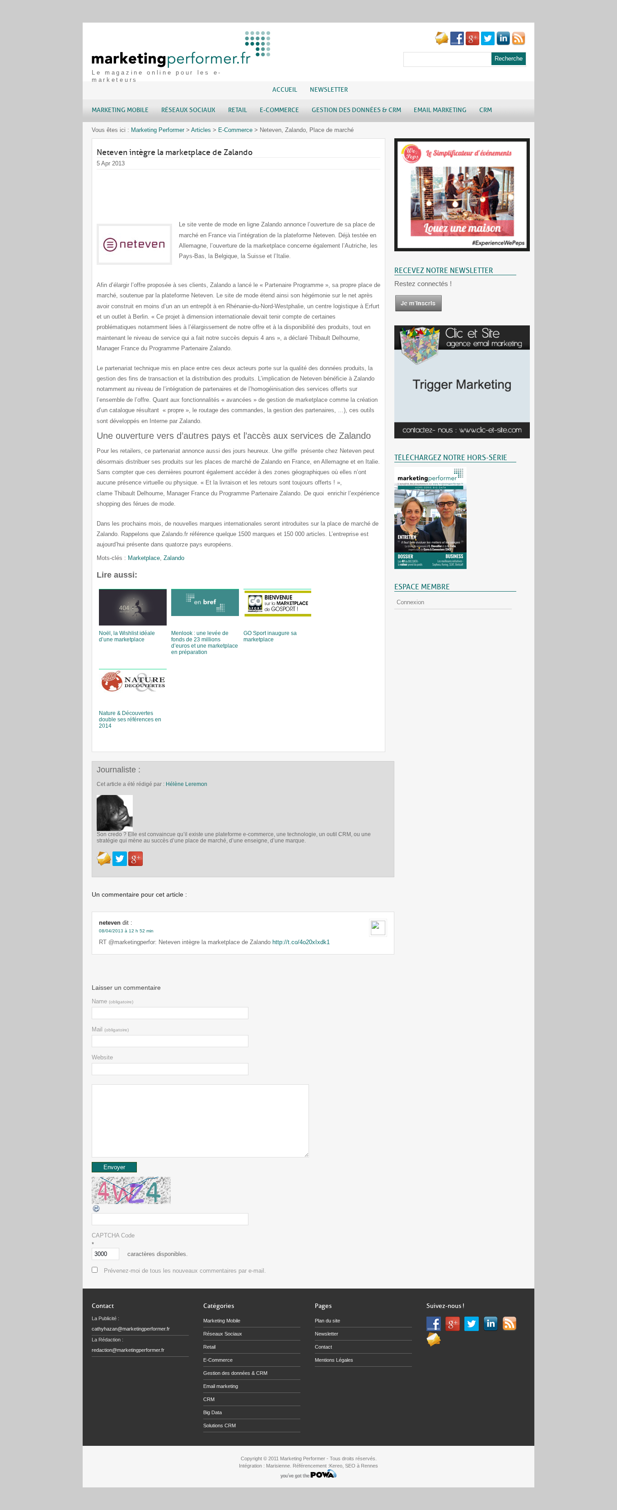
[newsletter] (418, 309)
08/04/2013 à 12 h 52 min (126, 930)
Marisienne (278, 1465)
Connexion (410, 602)
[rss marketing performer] (518, 43)
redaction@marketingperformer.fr (128, 1350)
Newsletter (329, 90)
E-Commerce (235, 130)
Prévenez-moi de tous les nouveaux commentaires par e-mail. (185, 1270)
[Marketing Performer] (182, 63)
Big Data (212, 1412)
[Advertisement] (261, 189)
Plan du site (327, 1320)
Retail (209, 1347)
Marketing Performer (157, 130)
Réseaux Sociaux (222, 1333)
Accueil (284, 90)
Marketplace (144, 558)
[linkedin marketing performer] (503, 43)
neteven (110, 922)
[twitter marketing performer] (488, 43)
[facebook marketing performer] (457, 43)
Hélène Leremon (186, 784)
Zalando (174, 558)
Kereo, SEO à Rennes (353, 1465)
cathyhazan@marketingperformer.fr (131, 1328)
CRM (209, 1399)
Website (102, 1057)
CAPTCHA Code (113, 1235)
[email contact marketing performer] (442, 43)
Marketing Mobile (221, 1320)
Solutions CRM (219, 1425)
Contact (323, 1347)
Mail (110, 1029)
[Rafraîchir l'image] (97, 1211)
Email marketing (220, 1386)
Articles (201, 130)
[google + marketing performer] (472, 43)
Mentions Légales (334, 1360)
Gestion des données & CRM (235, 1373)
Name (112, 1001)
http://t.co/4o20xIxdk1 (301, 942)
